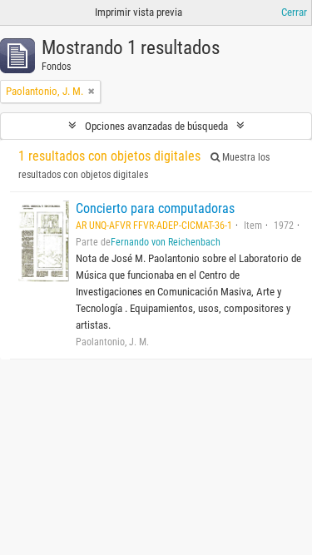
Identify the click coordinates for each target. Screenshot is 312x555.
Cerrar (294, 12)
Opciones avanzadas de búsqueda (156, 126)
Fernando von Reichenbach (165, 242)
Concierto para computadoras (155, 208)
